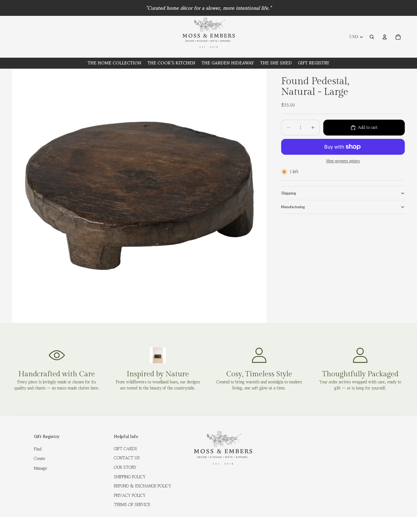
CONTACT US (127, 458)
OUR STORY (125, 467)
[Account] (384, 37)
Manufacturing (293, 206)
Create (39, 458)
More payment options (343, 160)
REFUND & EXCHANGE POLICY (142, 486)
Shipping (288, 193)
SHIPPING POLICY (130, 477)
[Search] (372, 37)
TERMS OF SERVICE (132, 504)
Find (38, 449)
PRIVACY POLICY (130, 495)
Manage (40, 468)
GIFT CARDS (125, 449)
